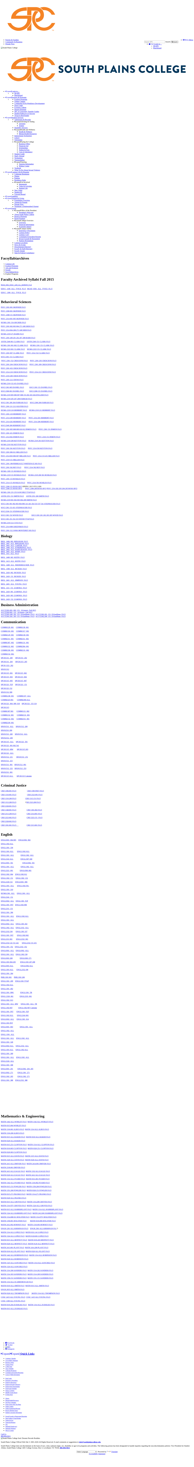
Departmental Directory (22, 247)
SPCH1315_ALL (7, 742)
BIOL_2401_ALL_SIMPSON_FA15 (14, 580)
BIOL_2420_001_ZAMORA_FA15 (14, 592)
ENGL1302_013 (7, 1000)
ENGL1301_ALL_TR (29, 1004)
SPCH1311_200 (7, 658)
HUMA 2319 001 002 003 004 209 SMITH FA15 (19, 500)
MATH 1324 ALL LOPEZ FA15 (13, 1236)
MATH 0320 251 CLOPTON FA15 (40, 1148)
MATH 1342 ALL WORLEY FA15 (40, 1122)
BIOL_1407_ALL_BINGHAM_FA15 (15, 543)
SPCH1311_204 (7, 662)
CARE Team (8, 1366)
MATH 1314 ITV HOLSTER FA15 (43, 1217)
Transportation (19, 160)
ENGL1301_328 (7, 1042)
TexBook (17, 168)
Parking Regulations (26, 241)
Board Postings (19, 218)
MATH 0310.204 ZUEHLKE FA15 (14, 1305)
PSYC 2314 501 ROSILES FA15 (39, 483)
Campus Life (10, 264)
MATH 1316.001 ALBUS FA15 (12, 1129)
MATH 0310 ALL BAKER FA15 (38, 1137)
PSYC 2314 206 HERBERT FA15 (41, 422)
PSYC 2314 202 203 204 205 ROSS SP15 (62, 488)
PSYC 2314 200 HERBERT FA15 (13, 418)
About (11, 208)
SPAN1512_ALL (21, 734)
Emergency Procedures (27, 231)
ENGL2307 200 (26, 859)
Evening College (20, 107)
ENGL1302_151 (7, 878)
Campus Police (24, 233)
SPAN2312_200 (7, 738)
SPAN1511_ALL (7, 726)
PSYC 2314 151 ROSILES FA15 (13, 483)
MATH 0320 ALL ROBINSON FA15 (14, 1259)
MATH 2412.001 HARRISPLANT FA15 (47, 1213)
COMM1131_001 (22, 643)
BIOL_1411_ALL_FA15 (10, 553)
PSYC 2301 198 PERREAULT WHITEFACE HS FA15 (21, 464)
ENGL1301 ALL (7, 851)
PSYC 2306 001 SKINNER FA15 (13, 311)
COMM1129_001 (7, 627)
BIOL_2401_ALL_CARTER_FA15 (14, 545)
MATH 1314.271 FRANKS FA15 (38, 1194)
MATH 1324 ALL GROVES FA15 (39, 1206)
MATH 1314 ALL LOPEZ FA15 (13, 1232)
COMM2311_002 (22, 639)
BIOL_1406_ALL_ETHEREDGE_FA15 (16, 547)
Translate (114, 1452)
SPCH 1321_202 (7, 665)
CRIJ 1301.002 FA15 (34, 810)
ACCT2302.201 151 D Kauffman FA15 (50, 614)
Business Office (24, 144)
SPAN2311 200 (6, 730)
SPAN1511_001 (7, 765)
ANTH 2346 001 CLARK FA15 (12, 342)
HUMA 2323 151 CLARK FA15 (39, 349)
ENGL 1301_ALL (7, 1034)
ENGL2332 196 (22, 970)
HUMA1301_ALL (8, 893)
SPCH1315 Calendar (24, 776)
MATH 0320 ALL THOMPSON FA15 (15, 1293)
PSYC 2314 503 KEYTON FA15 (40, 448)
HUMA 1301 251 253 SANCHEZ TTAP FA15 (18, 492)
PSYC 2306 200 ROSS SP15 (35, 488)
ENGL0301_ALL (7, 951)
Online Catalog (19, 101)
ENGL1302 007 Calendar (27, 1008)
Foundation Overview (22, 200)
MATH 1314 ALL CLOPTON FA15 (41, 1145)
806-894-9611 (65, 1448)
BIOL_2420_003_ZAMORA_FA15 (14, 595)
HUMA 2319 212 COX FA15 (11, 523)
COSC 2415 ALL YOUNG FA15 (13, 1297)
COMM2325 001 (7, 700)
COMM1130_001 (22, 627)
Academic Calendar (10, 1358)
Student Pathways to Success (24, 114)
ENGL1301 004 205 (8, 962)
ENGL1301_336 (7, 848)
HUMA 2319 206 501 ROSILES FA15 (42, 475)
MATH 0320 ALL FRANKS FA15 (13, 1198)
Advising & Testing (24, 122)
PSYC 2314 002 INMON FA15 (12, 437)
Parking (17, 178)
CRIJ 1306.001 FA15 (8, 791)
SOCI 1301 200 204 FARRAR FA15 (14, 403)
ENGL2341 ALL (7, 859)
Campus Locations (21, 243)
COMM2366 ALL (23, 700)
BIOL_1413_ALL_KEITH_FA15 (13, 561)
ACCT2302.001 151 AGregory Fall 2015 (16, 612)
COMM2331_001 (23, 719)
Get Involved (22, 182)
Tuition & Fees (24, 150)
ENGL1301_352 (7, 947)
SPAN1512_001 (20, 765)
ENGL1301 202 (21, 924)
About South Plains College (24, 214)
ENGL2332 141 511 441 (10, 943)
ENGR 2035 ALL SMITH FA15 (12, 1289)
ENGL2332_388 (21, 1080)
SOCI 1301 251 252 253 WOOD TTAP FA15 (17, 519)
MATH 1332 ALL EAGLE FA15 (38, 1171)
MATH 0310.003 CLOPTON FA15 (14, 1148)
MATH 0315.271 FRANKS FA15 (13, 1194)
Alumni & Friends (20, 202)
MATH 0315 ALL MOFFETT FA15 (14, 1240)
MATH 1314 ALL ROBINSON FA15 (43, 1255)
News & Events (20, 245)
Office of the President (25, 210)
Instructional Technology (23, 136)
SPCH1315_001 (7, 673)
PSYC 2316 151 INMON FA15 (48, 437)
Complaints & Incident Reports (30, 237)
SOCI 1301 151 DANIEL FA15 (40, 387)
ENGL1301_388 (7, 1080)
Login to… (156, 44)
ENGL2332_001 (22, 939)
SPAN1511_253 (7, 761)
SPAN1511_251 (22, 757)
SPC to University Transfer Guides (26, 111)
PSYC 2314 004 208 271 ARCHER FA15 (16, 330)
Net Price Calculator (10, 1402)
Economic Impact (25, 227)
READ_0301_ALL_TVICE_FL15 (39, 289)
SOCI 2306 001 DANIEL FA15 (12, 391)
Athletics (12, 196)
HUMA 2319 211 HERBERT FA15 (42, 410)
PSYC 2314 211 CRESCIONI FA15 (43, 372)
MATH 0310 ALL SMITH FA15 (12, 1286)
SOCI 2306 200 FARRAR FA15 (41, 403)
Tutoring (21, 162)
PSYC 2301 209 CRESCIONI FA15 (43, 364)
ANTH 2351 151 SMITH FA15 (12, 496)
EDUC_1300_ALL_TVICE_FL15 (13, 293)
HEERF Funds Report (11, 1392)
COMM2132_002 (7, 654)
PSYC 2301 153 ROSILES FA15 (13, 479)
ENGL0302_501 (28, 863)
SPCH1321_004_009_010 (10, 704)
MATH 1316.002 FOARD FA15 (38, 1183)
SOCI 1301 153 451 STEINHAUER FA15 (16, 508)
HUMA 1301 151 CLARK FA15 (42, 345)
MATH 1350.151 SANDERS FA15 (14, 1278)
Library (17, 138)
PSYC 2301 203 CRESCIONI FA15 (43, 361)
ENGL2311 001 (6, 939)
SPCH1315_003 (7, 677)
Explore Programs (20, 99)
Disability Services (21, 128)
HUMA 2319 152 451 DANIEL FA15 (14, 383)
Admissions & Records (22, 120)
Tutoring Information (26, 164)
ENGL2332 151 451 (29, 943)
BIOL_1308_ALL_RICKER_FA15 (14, 569)
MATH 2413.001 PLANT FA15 (12, 1248)
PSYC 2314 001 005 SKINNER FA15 (15, 319)
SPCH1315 (5, 707)
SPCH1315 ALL (7, 776)
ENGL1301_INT (7, 905)
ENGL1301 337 (21, 931)
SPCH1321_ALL (7, 753)
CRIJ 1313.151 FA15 (33, 798)
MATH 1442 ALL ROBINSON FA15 (14, 1255)
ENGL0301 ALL (7, 966)
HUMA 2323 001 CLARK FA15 (13, 349)
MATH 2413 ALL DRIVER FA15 (13, 1164)
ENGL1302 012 (21, 874)
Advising (22, 124)
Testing (21, 126)
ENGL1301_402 (7, 989)
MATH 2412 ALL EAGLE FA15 (38, 1175)
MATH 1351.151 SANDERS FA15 (40, 1278)
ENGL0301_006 (21, 882)
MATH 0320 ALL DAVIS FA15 (36, 1160)
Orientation (18, 140)
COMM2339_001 (7, 723)
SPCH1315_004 (21, 677)
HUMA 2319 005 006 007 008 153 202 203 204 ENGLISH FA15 (24, 395)
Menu (188, 40)
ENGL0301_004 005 (8, 840)
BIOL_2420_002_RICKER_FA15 (13, 573)
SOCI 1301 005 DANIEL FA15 (12, 387)
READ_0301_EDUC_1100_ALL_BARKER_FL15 (16, 285)
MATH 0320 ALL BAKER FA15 (13, 1141)
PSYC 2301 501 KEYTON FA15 (13, 448)
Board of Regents (20, 216)
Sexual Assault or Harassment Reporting (16, 1416)
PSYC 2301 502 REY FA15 (11, 467)
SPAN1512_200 (22, 726)
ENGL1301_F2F (22, 901)
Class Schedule (9, 1368)
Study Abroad (19, 156)
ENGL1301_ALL (7, 855)
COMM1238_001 (7, 696)
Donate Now (10, 44)
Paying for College (24, 142)
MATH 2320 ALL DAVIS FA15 (12, 1160)
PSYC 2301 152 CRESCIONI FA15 (14, 361)
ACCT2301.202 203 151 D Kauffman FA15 (18, 616)
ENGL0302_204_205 (25, 1069)
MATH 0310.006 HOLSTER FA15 (43, 1221)
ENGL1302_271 (24, 1076)
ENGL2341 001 (23, 1015)
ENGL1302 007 (7, 1008)
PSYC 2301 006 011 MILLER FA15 (14, 452)
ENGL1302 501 (23, 886)
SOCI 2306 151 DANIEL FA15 (40, 391)
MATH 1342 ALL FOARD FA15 (13, 1183)
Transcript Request (10, 1422)
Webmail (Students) (10, 1428)
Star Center (18, 190)
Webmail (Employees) (11, 1426)
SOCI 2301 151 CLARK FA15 (12, 357)
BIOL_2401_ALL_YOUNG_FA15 (14, 584)
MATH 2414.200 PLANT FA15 (36, 1248)
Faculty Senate (19, 251)
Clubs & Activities (25, 186)
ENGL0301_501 (7, 863)
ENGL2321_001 (7, 870)
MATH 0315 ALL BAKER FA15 (13, 1137)
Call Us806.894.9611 (6, 1435)
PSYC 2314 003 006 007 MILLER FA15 (16, 456)
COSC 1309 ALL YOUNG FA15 (13, 1301)
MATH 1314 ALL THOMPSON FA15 (45, 1293)
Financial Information (26, 225)
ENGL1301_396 (7, 912)
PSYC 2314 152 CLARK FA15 (38, 353)
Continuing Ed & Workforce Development (29, 103)
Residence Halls (20, 180)
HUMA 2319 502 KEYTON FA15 (13, 444)
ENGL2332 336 (7, 931)
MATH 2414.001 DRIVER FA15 (39, 1164)
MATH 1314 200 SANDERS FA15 (14, 1270)
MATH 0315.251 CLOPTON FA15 (14, 1145)
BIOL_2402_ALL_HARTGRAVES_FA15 (16, 549)
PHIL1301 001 (6, 977)
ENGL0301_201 (7, 1069)
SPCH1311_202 (21, 658)
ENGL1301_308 (7, 1065)
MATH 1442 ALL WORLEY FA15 (14, 1122)
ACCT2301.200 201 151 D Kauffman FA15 (18, 614)
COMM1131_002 (23, 711)
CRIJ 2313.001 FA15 (34, 825)
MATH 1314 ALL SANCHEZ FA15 (41, 1263)
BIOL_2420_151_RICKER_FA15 (13, 576)
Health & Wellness (25, 132)
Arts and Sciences (11, 268)
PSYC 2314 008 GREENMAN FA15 (14, 527)
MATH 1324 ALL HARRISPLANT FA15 (16, 1213)
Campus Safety (23, 229)
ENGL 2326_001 (7, 996)
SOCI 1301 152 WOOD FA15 (12, 515)
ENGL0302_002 (24, 840)
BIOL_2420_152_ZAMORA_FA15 (14, 599)
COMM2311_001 (7, 639)
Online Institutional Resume (12, 1408)
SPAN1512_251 (7, 757)
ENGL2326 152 (7, 882)
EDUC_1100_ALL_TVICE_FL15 (13, 289)
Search (167, 42)
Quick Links (18, 1353)
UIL (6, 1424)
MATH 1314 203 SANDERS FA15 (14, 1274)
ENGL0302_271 (7, 1073)
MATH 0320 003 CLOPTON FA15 (14, 1152)
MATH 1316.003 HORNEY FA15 (40, 1225)
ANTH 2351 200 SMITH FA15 (37, 496)
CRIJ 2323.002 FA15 (8, 818)
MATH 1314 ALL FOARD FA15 (13, 1179)
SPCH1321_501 (22, 742)
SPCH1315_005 (7, 681)
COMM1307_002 (7, 643)
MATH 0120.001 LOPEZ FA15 (36, 1236)
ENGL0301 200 (7, 958)
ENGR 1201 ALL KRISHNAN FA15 (14, 1228)
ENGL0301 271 (25, 958)
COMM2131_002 (22, 650)
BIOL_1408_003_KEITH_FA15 (13, 557)
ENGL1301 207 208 (27, 962)
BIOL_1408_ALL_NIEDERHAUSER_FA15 (17, 565)
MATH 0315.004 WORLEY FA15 (13, 1125)
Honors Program (20, 109)
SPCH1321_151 (21, 684)
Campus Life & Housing (17, 172)
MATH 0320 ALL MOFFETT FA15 (14, 1244)
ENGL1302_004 (7, 874)
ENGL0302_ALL (7, 901)
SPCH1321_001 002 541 (10, 746)
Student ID (18, 192)
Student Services (14, 118)
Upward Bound (19, 194)
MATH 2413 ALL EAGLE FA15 (13, 1171)
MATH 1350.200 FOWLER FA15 (39, 1187)
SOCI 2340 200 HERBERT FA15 (13, 425)
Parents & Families (12, 40)
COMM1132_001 (7, 715)
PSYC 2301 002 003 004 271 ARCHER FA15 (17, 326)
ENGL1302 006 (21, 905)
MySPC (156, 46)
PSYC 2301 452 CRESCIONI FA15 (14, 368)
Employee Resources (11, 1382)
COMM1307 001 (7, 711)
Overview (22, 223)
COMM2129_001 (7, 635)
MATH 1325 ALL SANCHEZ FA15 (14, 1263)
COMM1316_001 (7, 631)
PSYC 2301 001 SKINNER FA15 (13, 307)
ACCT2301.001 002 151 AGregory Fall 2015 (18, 610)
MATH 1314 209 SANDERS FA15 (40, 1274)
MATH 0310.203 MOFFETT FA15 (41, 1240)
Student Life (23, 188)
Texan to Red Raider (21, 116)
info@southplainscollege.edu (90, 1442)
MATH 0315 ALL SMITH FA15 (37, 1286)
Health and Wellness (25, 130)
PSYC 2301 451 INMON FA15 (12, 433)
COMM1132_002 (7, 646)
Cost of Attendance (25, 152)
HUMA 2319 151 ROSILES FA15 (13, 475)
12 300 (9, 692)
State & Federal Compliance (24, 253)
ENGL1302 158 (21, 954)
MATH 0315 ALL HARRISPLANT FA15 (16, 1209)
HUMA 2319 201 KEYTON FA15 (41, 441)
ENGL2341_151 (7, 897)
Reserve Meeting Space (11, 1410)
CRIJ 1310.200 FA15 (8, 798)
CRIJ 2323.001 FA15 (34, 795)
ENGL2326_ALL (7, 1061)
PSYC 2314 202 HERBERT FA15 (13, 422)
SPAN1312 (5, 669)
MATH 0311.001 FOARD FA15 (38, 1179)
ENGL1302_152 (22, 878)
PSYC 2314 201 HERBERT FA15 (41, 418)
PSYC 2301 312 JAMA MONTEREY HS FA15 (18, 530)
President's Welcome (26, 212)
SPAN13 (4, 692)
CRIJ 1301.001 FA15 (10, 825)
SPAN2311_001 (7, 772)
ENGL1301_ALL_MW (9, 1004)
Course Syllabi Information (12, 1374)
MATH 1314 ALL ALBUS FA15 (37, 1129)
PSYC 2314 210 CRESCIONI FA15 (14, 372)
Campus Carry (24, 235)
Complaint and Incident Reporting (14, 1372)
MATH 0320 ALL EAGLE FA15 (13, 1175)
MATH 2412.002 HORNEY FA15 (13, 1225)
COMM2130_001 (22, 635)
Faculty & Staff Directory (23, 249)
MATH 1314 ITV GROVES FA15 (13, 1206)
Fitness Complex (9, 1390)
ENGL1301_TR (26, 992)
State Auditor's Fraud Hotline (13, 1418)
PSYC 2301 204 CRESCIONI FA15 (14, 364)
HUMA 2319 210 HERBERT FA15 (14, 410)
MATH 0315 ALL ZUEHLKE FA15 (14, 1309)
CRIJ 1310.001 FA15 (8, 795)
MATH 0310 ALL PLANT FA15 (13, 1251)
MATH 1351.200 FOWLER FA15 (13, 1190)
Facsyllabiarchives (11, 272)
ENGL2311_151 (7, 909)
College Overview (24, 221)
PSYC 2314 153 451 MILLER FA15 (46, 456)
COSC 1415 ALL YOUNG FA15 (38, 1297)
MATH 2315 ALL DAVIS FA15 (36, 1156)
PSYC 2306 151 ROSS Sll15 (11, 486)
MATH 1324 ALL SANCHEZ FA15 (14, 1267)
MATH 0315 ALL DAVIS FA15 (12, 1156)
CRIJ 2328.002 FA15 (8, 821)
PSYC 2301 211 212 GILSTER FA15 (14, 406)
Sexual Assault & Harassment (29, 239)
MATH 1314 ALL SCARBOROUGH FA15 (17, 1282)
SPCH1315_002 (21, 673)
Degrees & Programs (16, 97)
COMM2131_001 (23, 715)
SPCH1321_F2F (7, 684)
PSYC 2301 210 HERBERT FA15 (13, 414)
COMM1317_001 (22, 631)
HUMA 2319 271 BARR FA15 (12, 334)
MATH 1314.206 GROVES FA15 (39, 1202)
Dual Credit (18, 105)
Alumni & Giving (15, 198)
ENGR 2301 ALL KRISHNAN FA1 (43, 1228)
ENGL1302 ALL (7, 844)
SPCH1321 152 (6, 688)
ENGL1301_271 (24, 1073)
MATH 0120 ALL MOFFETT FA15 (41, 1244)
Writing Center (24, 166)
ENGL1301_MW (7, 992)
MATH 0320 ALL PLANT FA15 (38, 1251)
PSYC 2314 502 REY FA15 (34, 467)
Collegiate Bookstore (21, 174)
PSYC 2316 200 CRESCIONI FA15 (14, 376)
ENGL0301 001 (25, 870)
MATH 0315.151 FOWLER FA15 (13, 1187)
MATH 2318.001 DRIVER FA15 (13, 1167)
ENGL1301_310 (7, 890)
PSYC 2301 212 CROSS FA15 (12, 380)
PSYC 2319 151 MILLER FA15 (12, 460)
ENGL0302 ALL (27, 966)
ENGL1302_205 (7, 1076)
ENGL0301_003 (7, 1027)
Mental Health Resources (28, 134)
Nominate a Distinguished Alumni (26, 206)
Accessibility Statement (11, 1360)
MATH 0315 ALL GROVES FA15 (13, 1202)
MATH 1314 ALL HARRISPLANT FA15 (47, 1209)
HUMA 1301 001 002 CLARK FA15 (14, 345)
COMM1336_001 (7, 650)
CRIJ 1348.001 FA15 (8, 810)
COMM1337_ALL (24, 696)
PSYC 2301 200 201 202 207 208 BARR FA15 (18, 338)
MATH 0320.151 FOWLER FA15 (39, 1190)
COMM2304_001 (22, 646)
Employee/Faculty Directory (12, 1384)
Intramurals (23, 184)
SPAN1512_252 (7, 768)
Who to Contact (9, 1430)
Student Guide (19, 154)
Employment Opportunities (12, 1386)
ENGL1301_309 (7, 1053)
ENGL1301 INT (7, 1023)
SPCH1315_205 (21, 662)
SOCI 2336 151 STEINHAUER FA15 (15, 511)
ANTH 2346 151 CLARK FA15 (38, 342)
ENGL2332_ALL (22, 928)
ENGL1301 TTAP (22, 981)
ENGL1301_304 (7, 973)
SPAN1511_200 (7, 734)
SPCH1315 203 (22, 749)
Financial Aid (23, 146)
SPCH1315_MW (7, 749)
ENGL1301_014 (23, 1019)
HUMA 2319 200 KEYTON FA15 (13, 441)
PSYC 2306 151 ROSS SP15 (11, 488)
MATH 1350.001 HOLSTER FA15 (13, 1221)
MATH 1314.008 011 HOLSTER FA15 (15, 1217)
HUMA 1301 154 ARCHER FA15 (13, 322)
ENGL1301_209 (7, 981)
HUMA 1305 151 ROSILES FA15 (13, 471)
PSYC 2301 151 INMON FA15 (50, 429)
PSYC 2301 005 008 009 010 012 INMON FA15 (18, 429)
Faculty (8, 270)
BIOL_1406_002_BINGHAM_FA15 (14, 541)
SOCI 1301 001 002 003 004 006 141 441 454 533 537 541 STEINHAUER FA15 (30, 504)
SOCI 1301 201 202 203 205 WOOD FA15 (47, 515)
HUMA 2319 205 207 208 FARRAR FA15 (16, 399)
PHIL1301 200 (19, 977)
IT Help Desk (9, 1394)
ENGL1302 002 (23, 935)
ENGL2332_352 (21, 947)
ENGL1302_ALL (27, 855)
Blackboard (157, 48)
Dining (16, 176)
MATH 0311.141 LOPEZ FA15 (36, 1232)
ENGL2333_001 (26, 996)
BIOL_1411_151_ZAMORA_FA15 (14, 588)
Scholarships (23, 148)
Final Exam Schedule (11, 1388)
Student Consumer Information (13, 1412)
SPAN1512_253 (20, 768)
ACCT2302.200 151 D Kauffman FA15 (50, 616)
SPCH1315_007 (21, 681)
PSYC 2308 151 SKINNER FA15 (13, 315)
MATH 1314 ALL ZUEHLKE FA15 (41, 1305)
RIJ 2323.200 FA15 (33, 802)
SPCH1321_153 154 (29, 704)
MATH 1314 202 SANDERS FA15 (40, 1270)
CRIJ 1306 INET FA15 (35, 791)
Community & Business (13, 42)
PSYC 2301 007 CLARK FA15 (12, 353)
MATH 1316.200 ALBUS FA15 (12, 1133)
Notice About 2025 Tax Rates (13, 1404)
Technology (18, 158)
